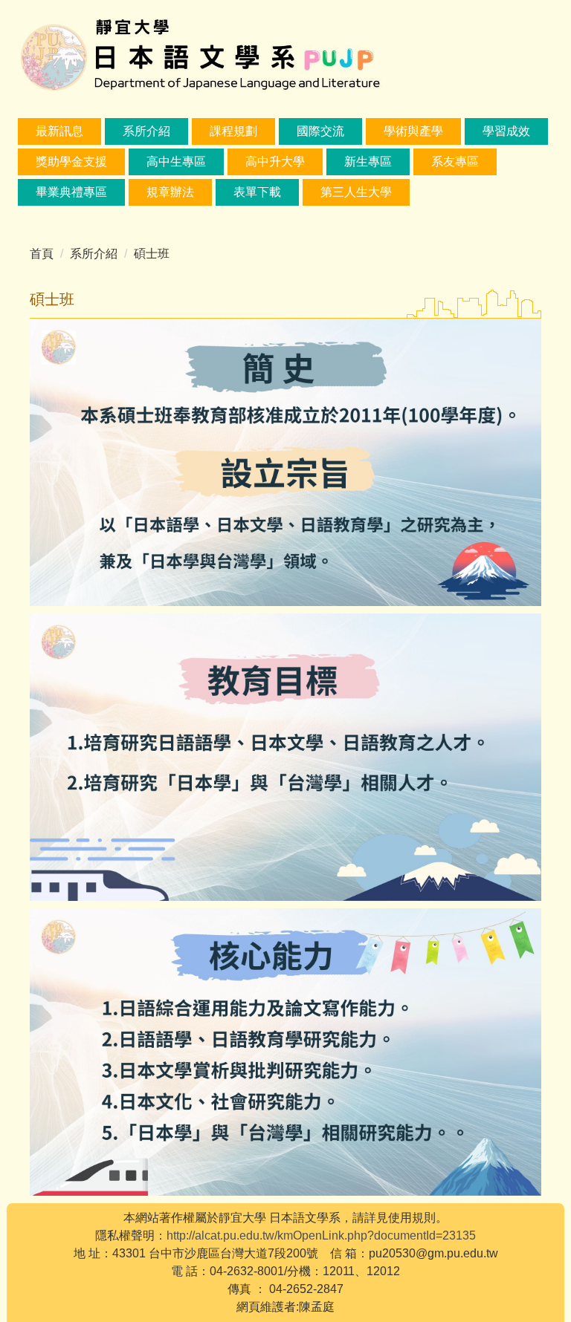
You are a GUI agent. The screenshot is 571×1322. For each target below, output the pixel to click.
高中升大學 (275, 161)
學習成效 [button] (506, 131)
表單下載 (257, 192)
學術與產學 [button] (413, 131)
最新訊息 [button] (59, 131)
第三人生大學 (356, 192)
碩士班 (152, 253)
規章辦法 (170, 192)
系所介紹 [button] (146, 131)
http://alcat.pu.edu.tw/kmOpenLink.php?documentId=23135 (321, 1235)
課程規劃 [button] (233, 131)
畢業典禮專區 (71, 192)
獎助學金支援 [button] (71, 161)
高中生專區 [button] (176, 161)
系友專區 (455, 161)
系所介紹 (93, 253)
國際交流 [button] (320, 131)
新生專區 (368, 161)
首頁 (42, 253)
